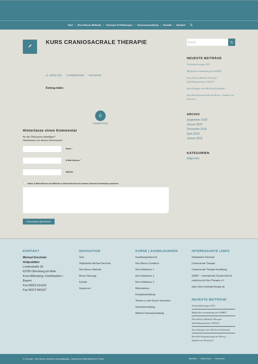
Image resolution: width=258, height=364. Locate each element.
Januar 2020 (194, 124)
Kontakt (83, 282)
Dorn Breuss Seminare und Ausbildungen (52, 359)
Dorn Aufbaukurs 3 (144, 282)
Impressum (85, 288)
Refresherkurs (142, 288)
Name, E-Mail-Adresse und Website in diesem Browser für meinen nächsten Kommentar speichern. (73, 183)
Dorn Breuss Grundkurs (147, 263)
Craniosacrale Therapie (203, 263)
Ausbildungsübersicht (146, 257)
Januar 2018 (194, 138)
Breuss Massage (87, 275)
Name (69, 148)
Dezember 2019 (197, 128)
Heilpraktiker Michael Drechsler (95, 263)
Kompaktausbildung (145, 294)
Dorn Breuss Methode (90, 269)
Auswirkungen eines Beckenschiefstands (206, 88)
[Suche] (190, 25)
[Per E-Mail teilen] (153, 98)
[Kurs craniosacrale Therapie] (30, 47)
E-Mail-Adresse (73, 160)
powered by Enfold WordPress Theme (87, 359)
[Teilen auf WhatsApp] (123, 98)
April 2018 (193, 133)
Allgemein (193, 158)
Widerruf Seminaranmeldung (149, 313)
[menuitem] (70, 25)
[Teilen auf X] (92, 98)
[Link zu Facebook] (232, 358)
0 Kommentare (75, 75)
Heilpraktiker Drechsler (203, 257)
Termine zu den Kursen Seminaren (152, 300)
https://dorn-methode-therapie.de (208, 286)
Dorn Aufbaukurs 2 (144, 275)
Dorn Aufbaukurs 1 (144, 269)
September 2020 (197, 119)
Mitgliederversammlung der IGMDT (204, 71)
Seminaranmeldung (145, 307)
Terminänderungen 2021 (198, 64)
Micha (97, 75)
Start (81, 257)
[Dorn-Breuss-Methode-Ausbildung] (129, 10)
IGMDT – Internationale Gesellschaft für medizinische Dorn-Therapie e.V (212, 278)
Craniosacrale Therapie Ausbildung (209, 269)
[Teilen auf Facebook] (61, 98)
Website (69, 172)
